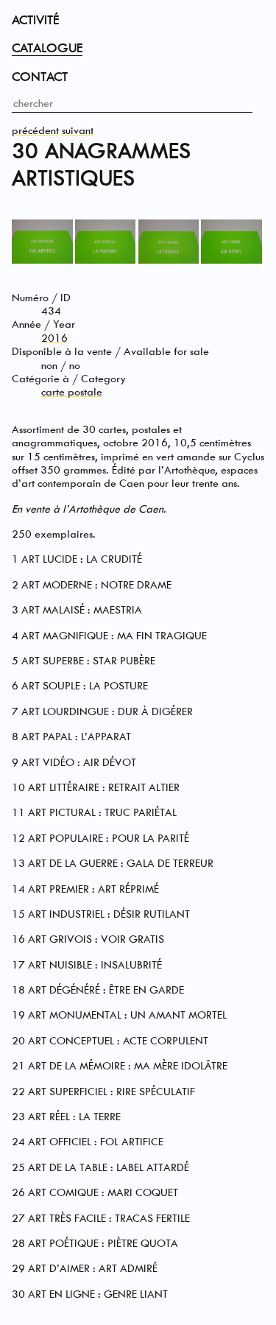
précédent (35, 130)
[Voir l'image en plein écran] (42, 260)
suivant (77, 130)
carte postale (71, 392)
